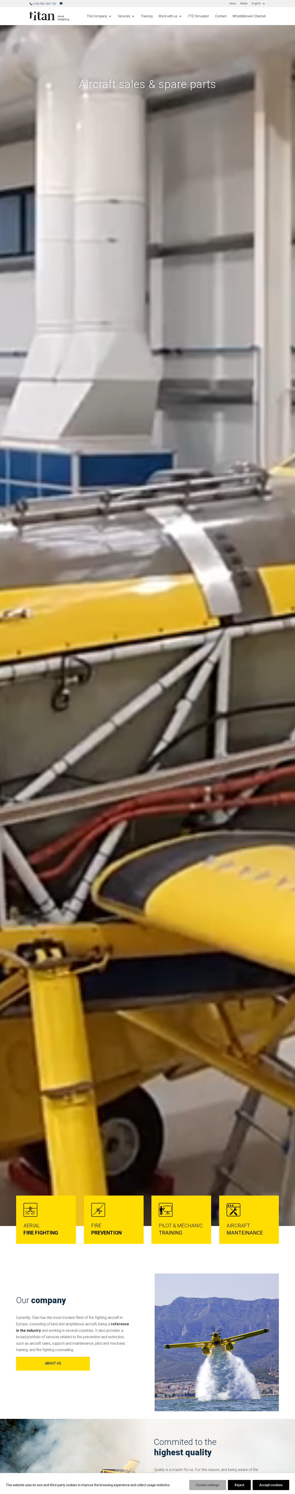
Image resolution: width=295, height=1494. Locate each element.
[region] (147, 1483)
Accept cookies (271, 1485)
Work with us (168, 16)
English (256, 3)
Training (147, 16)
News (232, 3)
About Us (53, 1363)
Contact (221, 16)
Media (244, 3)
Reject (239, 1485)
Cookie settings (207, 1485)
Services (124, 16)
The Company (97, 16)
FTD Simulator (198, 16)
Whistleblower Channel (249, 16)
